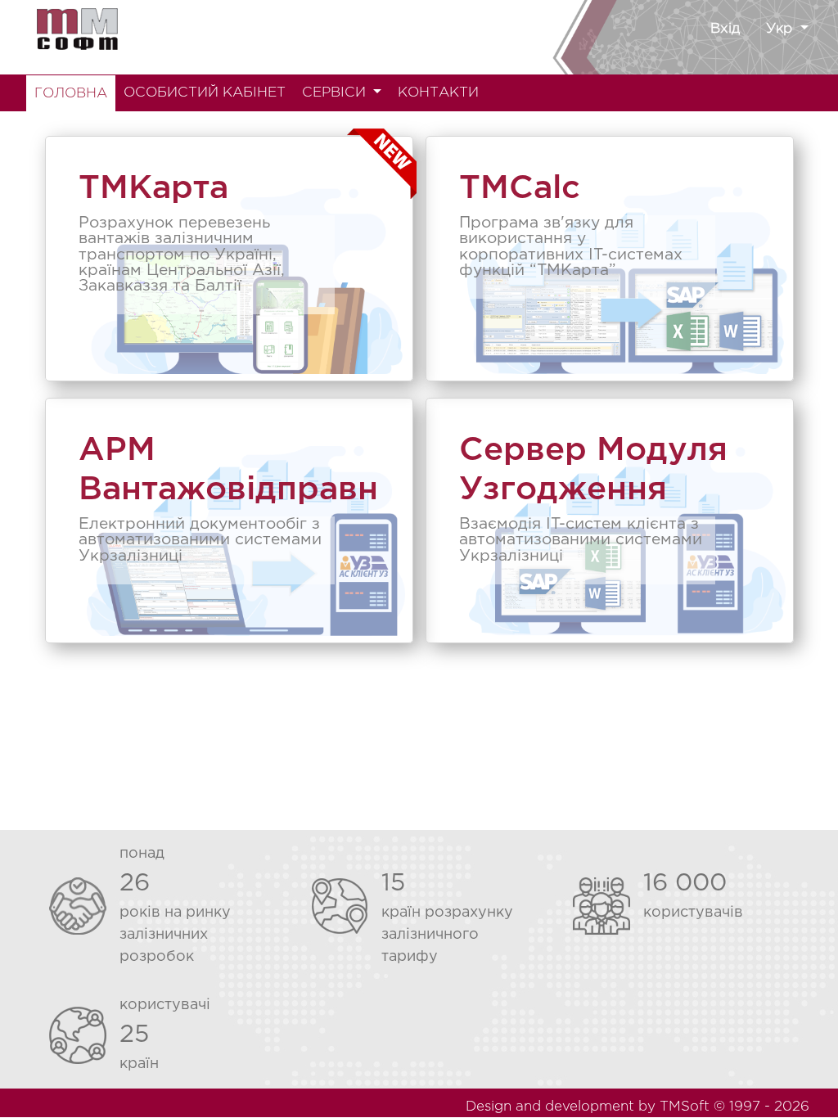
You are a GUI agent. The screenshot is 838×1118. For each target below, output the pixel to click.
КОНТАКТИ (438, 93)
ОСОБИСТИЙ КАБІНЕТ (205, 93)
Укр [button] (781, 29)
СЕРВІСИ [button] (336, 93)
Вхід (725, 29)
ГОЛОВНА (70, 94)
